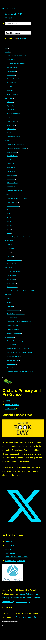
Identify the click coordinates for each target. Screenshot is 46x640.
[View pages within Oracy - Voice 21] (16, 283)
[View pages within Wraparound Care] (17, 152)
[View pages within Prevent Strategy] (16, 364)
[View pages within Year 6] (11, 233)
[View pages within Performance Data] (17, 121)
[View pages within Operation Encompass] (19, 360)
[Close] (2, 625)
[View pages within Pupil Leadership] (16, 71)
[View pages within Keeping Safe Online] (18, 202)
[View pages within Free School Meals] (17, 156)
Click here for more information (29, 617)
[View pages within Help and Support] (14, 337)
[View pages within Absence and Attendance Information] (27, 148)
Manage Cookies (10, 621)
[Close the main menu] (2, 377)
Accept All (4, 621)
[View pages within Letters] (11, 252)
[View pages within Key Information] (13, 98)
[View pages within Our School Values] (17, 287)
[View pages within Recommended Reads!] (19, 206)
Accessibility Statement (21, 598)
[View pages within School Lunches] (16, 175)
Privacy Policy (8, 602)
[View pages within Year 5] (11, 229)
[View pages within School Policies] (15, 125)
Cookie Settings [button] (23, 602)
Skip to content (8, 8)
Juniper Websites (25, 594)
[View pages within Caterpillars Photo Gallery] (21, 333)
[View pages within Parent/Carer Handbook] (20, 310)
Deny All (15, 621)
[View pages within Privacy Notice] (15, 129)
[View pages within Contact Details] (15, 75)
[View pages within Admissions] (13, 102)
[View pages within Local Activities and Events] (21, 260)
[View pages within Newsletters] (13, 256)
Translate (22, 38)
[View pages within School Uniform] (15, 179)
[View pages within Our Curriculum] (15, 279)
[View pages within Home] (8, 48)
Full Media (37, 598)
